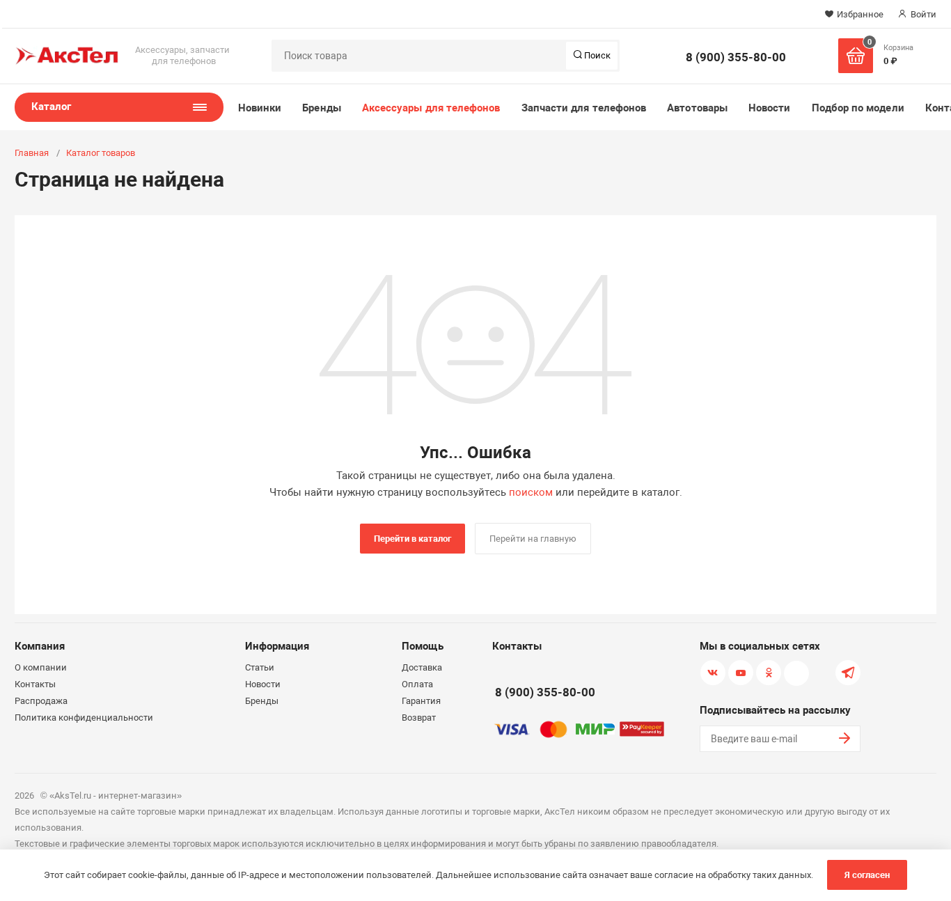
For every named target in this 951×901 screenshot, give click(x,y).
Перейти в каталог (412, 538)
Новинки (260, 108)
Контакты (35, 684)
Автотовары (697, 108)
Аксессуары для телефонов (431, 108)
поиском (531, 492)
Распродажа (41, 701)
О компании (41, 667)
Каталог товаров (100, 153)
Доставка (422, 667)
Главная (32, 153)
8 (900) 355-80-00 (736, 57)
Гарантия (421, 701)
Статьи (259, 667)
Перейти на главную (532, 538)
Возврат (419, 717)
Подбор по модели (858, 108)
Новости (769, 108)
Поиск (596, 55)
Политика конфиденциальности (84, 717)
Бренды (321, 108)
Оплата (417, 684)
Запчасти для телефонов (584, 108)
